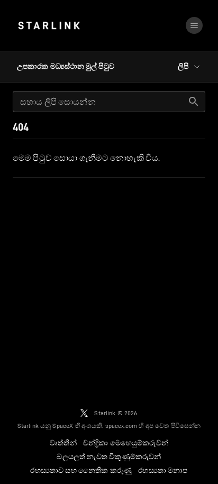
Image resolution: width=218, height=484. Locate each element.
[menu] (194, 25)
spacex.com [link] (121, 425)
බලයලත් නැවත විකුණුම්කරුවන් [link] (109, 456)
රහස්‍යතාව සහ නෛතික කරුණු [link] (81, 470)
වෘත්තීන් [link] (63, 443)
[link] (49, 25)
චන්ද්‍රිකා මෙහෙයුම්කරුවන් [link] (125, 443)
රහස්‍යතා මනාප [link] (162, 470)
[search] (193, 101)
